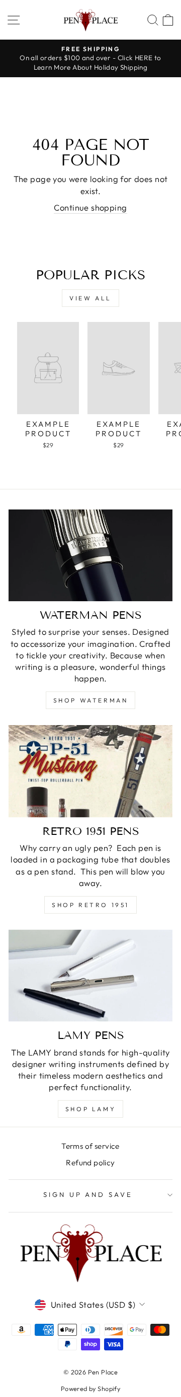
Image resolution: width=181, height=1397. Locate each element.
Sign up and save (88, 1194)
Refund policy (90, 1162)
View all (90, 298)
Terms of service (90, 1146)
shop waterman (90, 700)
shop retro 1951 (90, 905)
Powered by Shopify (90, 1388)
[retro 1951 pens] (90, 771)
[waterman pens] (90, 555)
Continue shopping (90, 207)
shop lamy (90, 1109)
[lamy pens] (90, 975)
